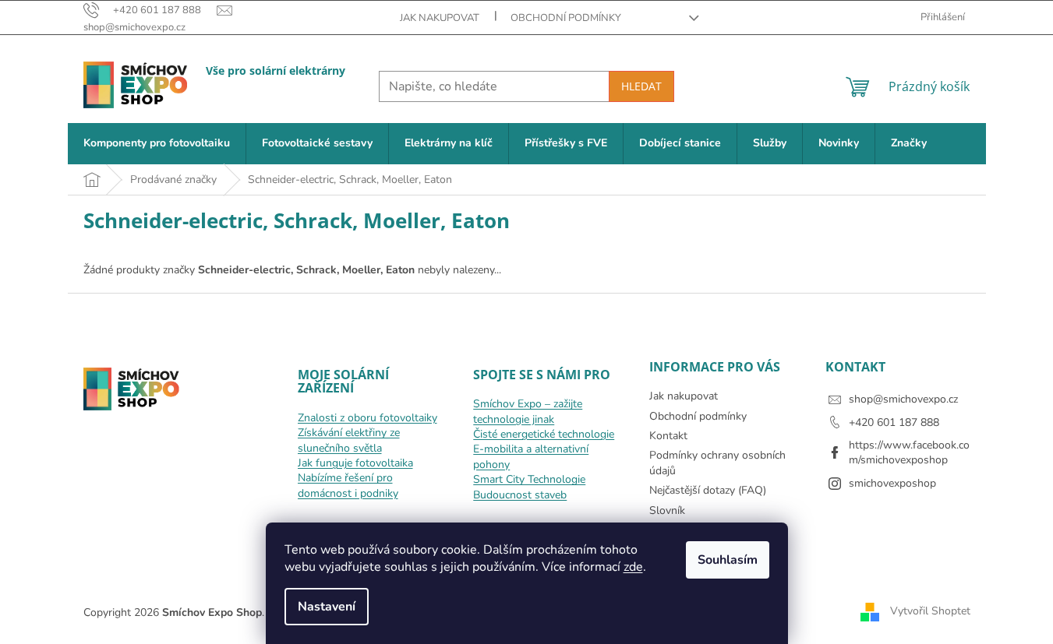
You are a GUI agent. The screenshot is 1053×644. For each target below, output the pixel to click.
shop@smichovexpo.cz (903, 399)
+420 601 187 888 (894, 422)
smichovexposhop (892, 483)
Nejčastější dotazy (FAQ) (707, 490)
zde (633, 566)
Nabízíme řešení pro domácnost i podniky (348, 485)
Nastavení (326, 606)
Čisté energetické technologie (543, 434)
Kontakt (668, 435)
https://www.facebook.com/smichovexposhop (909, 452)
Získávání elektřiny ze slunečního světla (349, 440)
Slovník (667, 510)
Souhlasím (728, 559)
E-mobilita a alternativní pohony (530, 456)
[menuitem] (157, 143)
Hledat (641, 86)
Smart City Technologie (529, 479)
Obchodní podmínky (566, 18)
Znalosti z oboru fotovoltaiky (367, 417)
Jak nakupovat (439, 18)
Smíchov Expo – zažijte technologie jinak (527, 411)
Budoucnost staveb (520, 494)
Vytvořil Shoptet (930, 611)
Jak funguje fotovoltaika (355, 463)
